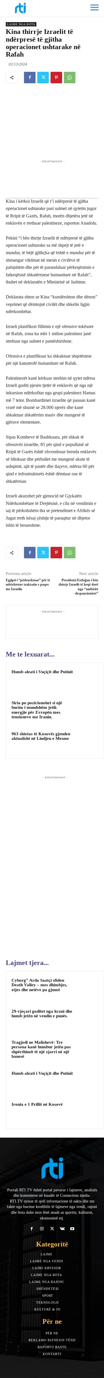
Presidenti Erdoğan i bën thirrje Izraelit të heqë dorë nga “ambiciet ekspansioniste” (78, 586)
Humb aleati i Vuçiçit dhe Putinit (42, 671)
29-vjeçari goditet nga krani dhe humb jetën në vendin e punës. (42, 1013)
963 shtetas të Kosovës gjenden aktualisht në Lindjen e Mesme (41, 736)
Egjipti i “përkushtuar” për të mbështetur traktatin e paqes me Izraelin (28, 584)
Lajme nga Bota (21, 24)
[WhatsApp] (69, 77)
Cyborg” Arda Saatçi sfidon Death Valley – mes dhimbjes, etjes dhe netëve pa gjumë (39, 985)
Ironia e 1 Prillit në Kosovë (37, 1104)
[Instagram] (41, 1228)
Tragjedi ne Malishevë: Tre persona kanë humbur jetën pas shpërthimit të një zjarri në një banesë (41, 1049)
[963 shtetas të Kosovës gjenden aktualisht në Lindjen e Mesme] (87, 741)
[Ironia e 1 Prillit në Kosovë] (87, 1112)
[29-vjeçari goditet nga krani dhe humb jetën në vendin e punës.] (87, 1019)
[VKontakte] (62, 1228)
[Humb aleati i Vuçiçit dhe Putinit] (87, 679)
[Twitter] (43, 77)
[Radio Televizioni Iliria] (29, 8)
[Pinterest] (56, 77)
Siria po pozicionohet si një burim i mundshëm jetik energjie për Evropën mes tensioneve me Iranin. (37, 709)
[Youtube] (72, 1228)
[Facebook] (30, 77)
